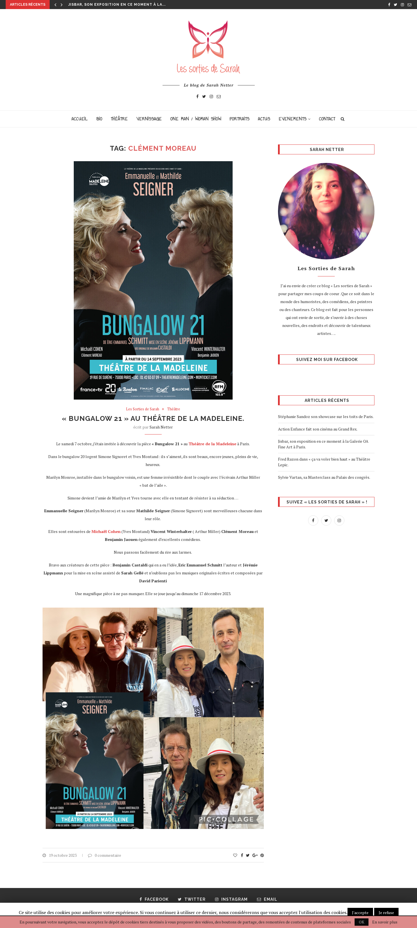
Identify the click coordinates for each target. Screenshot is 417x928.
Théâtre (119, 118)
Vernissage (149, 118)
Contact (327, 118)
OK (361, 922)
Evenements (293, 118)
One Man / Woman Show (195, 118)
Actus (264, 118)
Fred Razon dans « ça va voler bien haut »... (117, 5)
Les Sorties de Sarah (142, 409)
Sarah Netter (161, 427)
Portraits (240, 118)
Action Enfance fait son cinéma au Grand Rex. (318, 429)
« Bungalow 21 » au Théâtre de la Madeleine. (153, 418)
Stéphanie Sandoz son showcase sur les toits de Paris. (326, 416)
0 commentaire (108, 855)
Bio (99, 118)
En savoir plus (384, 922)
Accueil (80, 118)
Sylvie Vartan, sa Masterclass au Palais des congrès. (324, 477)
